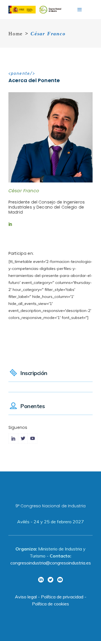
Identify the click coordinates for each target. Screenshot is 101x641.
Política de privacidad (62, 597)
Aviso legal (26, 597)
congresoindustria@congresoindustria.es (50, 563)
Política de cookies (50, 604)
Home (15, 33)
